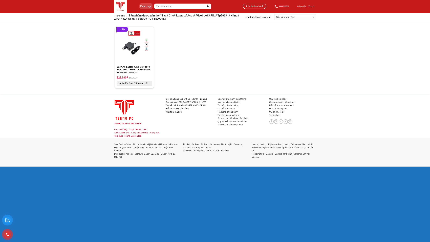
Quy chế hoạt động (278, 99)
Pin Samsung (236, 144)
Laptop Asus (276, 144)
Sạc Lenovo (205, 147)
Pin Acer (195, 144)
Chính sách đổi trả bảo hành (282, 102)
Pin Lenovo (214, 144)
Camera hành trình (283, 154)
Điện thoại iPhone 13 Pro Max (164, 144)
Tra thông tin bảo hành (228, 112)
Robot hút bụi (258, 154)
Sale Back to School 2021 (126, 144)
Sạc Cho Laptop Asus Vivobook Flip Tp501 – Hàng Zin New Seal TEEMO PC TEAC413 (133, 70)
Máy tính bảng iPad (261, 147)
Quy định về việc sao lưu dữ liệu (232, 121)
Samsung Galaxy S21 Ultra (147, 154)
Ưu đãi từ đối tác (276, 112)
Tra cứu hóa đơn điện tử (229, 115)
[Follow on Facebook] (271, 121)
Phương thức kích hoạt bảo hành (233, 118)
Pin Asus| (205, 144)
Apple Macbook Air (304, 144)
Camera (269, 154)
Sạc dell (186, 147)
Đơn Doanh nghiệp (278, 108)
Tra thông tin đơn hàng (228, 105)
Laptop (255, 144)
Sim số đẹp (295, 147)
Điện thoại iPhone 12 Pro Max (148, 147)
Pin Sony (225, 144)
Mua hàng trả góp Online (229, 102)
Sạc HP (195, 147)
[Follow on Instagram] (276, 121)
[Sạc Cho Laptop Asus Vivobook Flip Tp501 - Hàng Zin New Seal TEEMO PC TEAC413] (134, 46)
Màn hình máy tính (279, 147)
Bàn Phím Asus (207, 151)
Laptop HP (265, 144)
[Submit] (208, 6)
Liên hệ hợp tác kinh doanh (281, 105)
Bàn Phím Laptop (191, 151)
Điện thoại (144, 144)
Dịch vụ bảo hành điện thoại (230, 125)
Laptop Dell (289, 144)
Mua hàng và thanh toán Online (232, 99)
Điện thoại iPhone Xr (123, 154)
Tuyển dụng (274, 115)
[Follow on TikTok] (281, 121)
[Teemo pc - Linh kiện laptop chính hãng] (120, 6)
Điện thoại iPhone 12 (124, 147)
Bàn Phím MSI (222, 151)
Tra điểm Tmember (226, 108)
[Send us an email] (290, 121)
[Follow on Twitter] (286, 121)
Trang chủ (119, 15)
